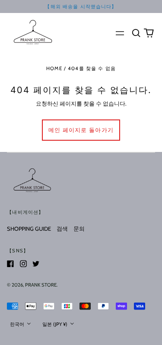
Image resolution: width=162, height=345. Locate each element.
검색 (62, 228)
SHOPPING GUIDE (29, 228)
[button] (136, 32)
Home (54, 68)
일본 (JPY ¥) (55, 324)
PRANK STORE (41, 285)
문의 (79, 228)
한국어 (17, 324)
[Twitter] (35, 263)
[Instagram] (23, 263)
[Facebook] (10, 263)
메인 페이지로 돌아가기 (81, 129)
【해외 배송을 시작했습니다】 (81, 6)
